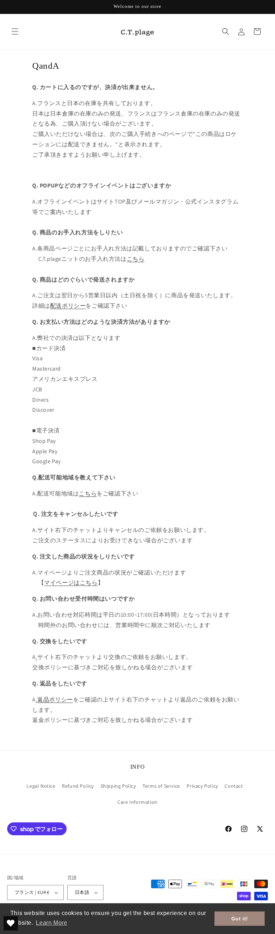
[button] (15, 31)
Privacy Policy (202, 786)
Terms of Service (161, 786)
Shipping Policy (118, 786)
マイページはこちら (70, 582)
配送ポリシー (68, 305)
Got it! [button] (239, 918)
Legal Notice (40, 786)
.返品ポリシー (54, 699)
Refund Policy (78, 786)
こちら (136, 259)
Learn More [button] (51, 923)
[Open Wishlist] (11, 923)
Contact (234, 786)
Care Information (137, 802)
